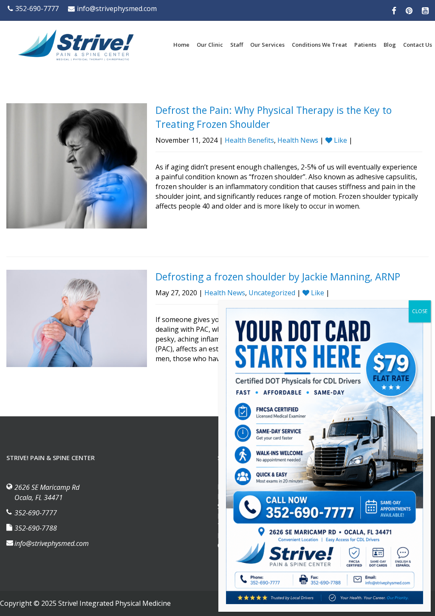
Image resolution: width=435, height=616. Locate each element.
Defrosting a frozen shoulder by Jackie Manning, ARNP (277, 276)
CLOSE (419, 311)
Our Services (267, 44)
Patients (365, 44)
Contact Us (417, 44)
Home (181, 44)
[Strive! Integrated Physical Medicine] (76, 45)
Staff (236, 44)
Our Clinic (210, 44)
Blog (390, 44)
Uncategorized (272, 292)
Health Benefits (249, 140)
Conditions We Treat (319, 44)
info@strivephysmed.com (117, 8)
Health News (297, 140)
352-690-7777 (37, 8)
